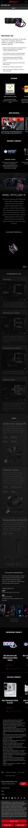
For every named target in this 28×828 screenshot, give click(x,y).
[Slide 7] (19, 668)
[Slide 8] (21, 668)
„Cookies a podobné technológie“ (7, 817)
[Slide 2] (8, 668)
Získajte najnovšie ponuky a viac (9, 781)
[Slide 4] (12, 668)
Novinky (3, 794)
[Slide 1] (6, 668)
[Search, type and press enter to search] (26, 2)
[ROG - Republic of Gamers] (14, 2)
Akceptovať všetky (20, 825)
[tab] (14, 292)
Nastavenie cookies (14, 821)
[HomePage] (2, 772)
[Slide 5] (15, 668)
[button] (2, 2)
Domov (2, 791)
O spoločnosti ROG (5, 788)
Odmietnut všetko (7, 825)
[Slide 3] (10, 668)
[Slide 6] (17, 668)
